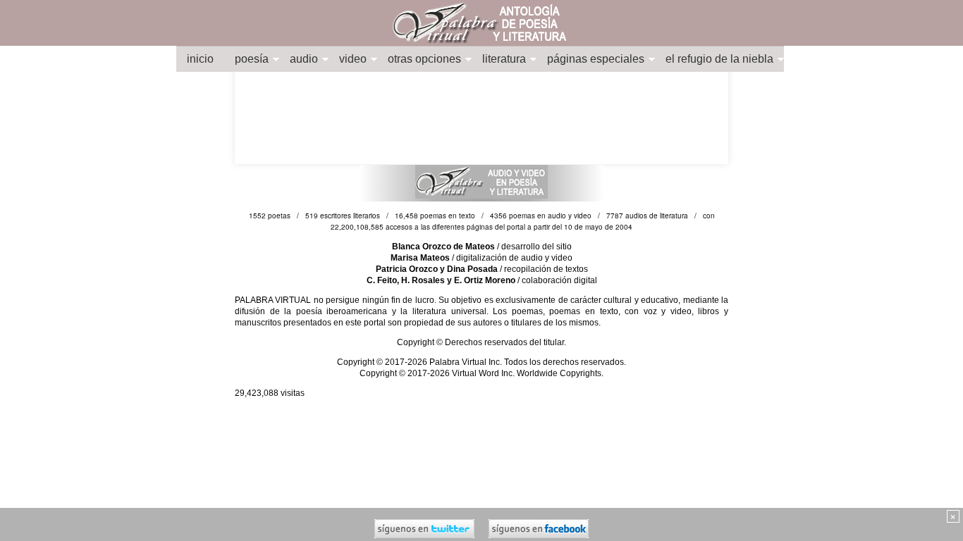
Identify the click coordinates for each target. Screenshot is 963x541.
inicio (200, 59)
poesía (252, 59)
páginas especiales (595, 59)
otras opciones (424, 59)
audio (304, 59)
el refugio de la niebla (719, 59)
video (353, 59)
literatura (504, 59)
